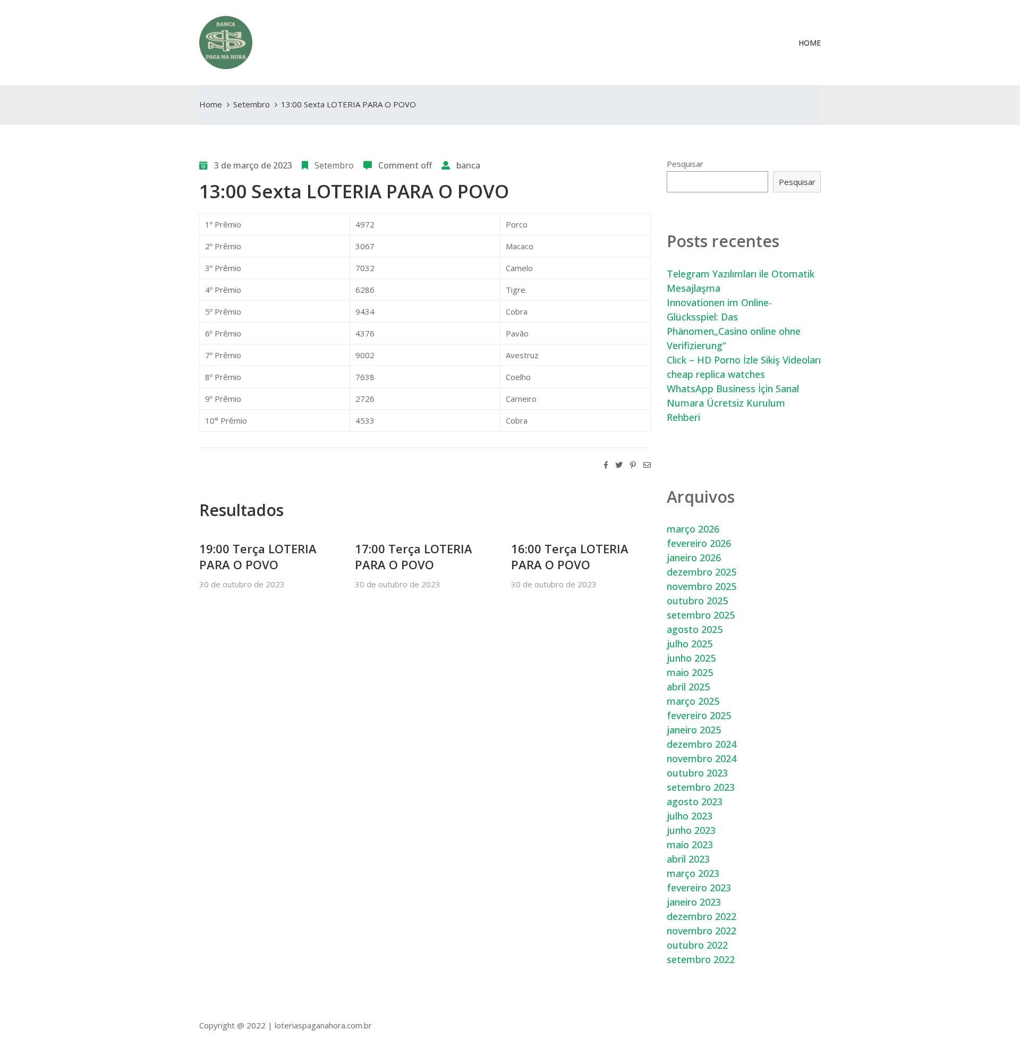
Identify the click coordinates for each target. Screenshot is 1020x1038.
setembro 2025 (701, 615)
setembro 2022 (701, 959)
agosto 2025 (694, 629)
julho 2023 (689, 815)
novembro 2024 (701, 758)
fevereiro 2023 (699, 887)
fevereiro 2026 (699, 543)
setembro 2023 (701, 787)
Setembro (251, 104)
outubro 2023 (697, 772)
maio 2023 (690, 844)
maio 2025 (690, 672)
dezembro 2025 (701, 572)
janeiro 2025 (694, 729)
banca (468, 165)
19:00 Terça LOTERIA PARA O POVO (258, 556)
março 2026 (693, 528)
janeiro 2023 (694, 902)
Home (809, 43)
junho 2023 (691, 830)
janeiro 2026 (694, 557)
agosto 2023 (694, 801)
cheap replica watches (716, 374)
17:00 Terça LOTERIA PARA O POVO (413, 556)
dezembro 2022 (701, 916)
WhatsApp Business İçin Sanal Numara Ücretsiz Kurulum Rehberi (733, 403)
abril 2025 (688, 686)
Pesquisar (685, 163)
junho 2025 (691, 658)
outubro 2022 (697, 945)
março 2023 (693, 873)
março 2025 (693, 701)
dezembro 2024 (701, 744)
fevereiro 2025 (699, 715)
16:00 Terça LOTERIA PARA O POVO (569, 556)
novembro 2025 (701, 586)
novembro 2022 (701, 930)
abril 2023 (688, 859)
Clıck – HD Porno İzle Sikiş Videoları (744, 359)
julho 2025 (689, 643)
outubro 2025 (697, 600)
